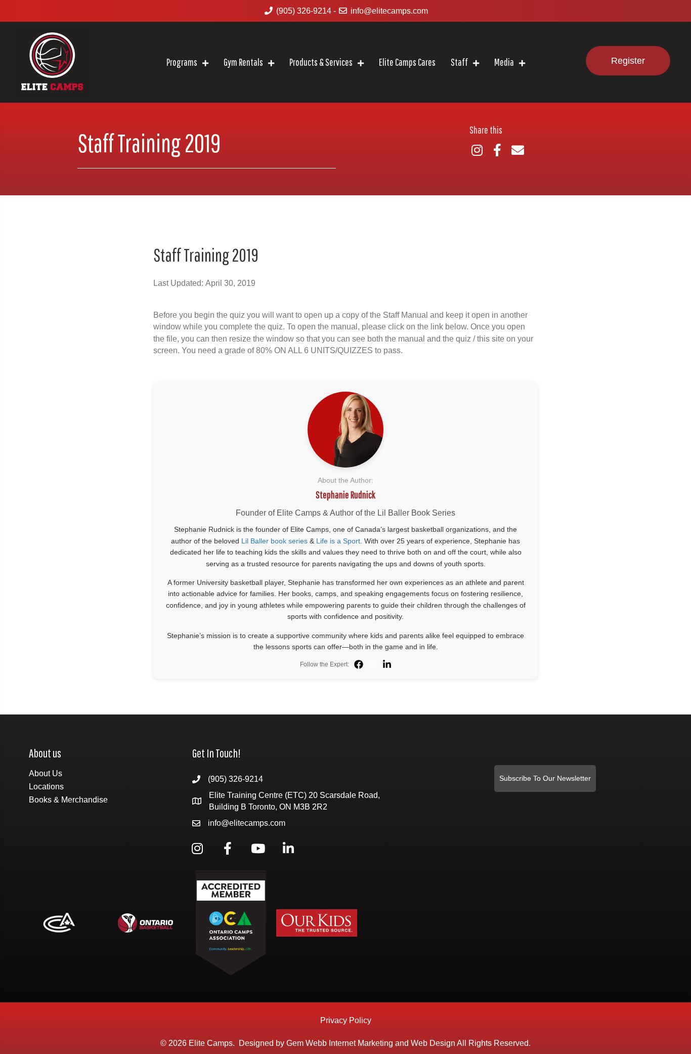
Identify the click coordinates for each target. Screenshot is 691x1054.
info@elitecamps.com (389, 11)
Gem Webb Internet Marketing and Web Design (370, 1043)
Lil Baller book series (274, 541)
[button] (628, 61)
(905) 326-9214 (303, 11)
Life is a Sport (338, 541)
